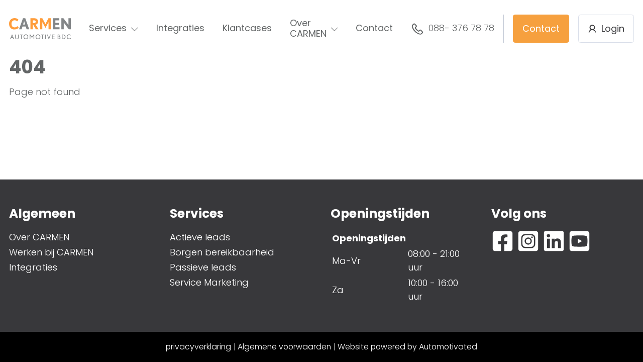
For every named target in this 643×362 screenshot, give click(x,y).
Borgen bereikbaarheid (222, 252)
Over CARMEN (308, 28)
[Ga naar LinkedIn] (554, 241)
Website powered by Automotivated (407, 346)
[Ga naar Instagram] (528, 241)
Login (612, 28)
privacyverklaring (198, 346)
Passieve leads (203, 267)
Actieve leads (200, 237)
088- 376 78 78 (461, 28)
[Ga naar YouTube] (579, 241)
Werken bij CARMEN (51, 252)
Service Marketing (209, 282)
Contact (374, 28)
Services (108, 28)
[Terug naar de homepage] (40, 28)
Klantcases (247, 28)
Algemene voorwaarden (284, 346)
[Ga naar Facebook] (502, 241)
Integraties (180, 28)
